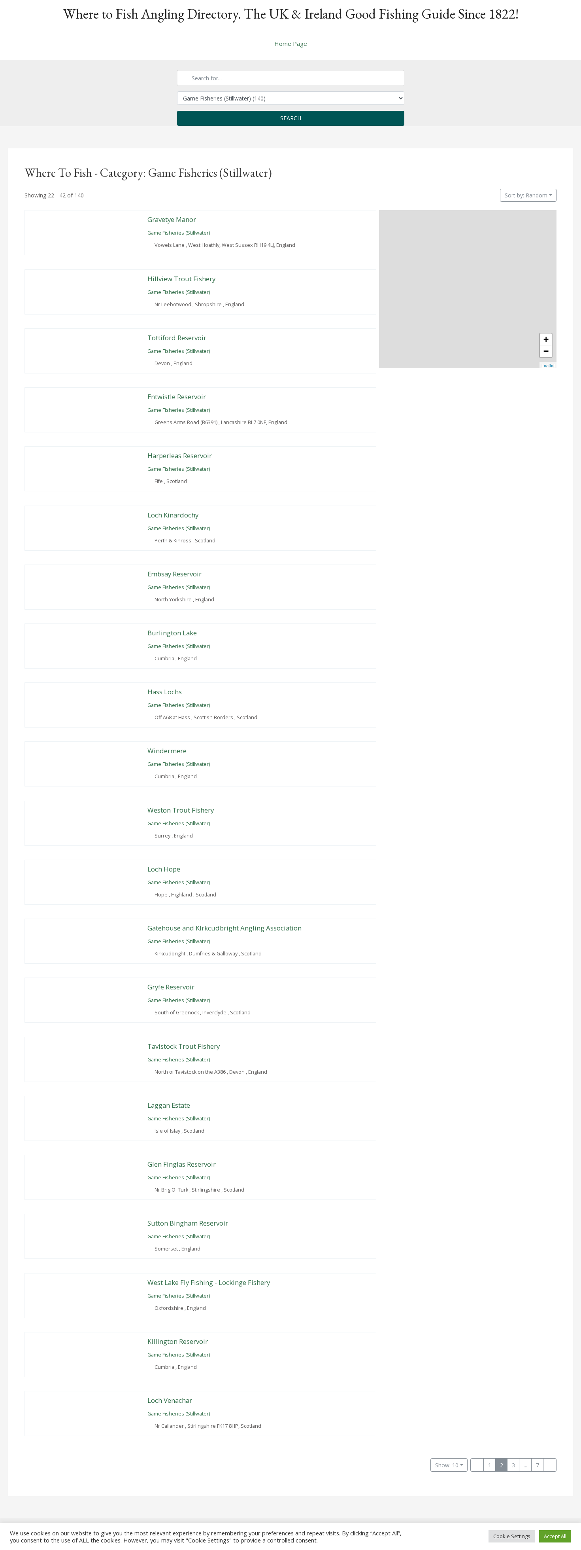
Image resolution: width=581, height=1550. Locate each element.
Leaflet (548, 365)
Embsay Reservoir (174, 573)
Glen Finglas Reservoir (181, 1164)
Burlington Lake (172, 632)
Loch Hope (163, 869)
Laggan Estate (168, 1105)
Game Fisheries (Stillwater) (178, 233)
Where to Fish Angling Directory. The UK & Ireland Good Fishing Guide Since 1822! (291, 14)
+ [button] (546, 339)
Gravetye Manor (171, 219)
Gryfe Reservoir (170, 986)
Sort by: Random (526, 195)
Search (290, 118)
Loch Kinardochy (172, 514)
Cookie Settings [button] (511, 1536)
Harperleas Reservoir (179, 455)
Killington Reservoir (177, 1341)
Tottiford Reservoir (176, 337)
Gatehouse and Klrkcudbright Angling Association (224, 927)
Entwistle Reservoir (176, 396)
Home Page (290, 43)
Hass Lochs (164, 691)
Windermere (167, 750)
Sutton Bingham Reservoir (187, 1223)
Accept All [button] (555, 1536)
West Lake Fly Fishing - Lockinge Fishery (208, 1282)
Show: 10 (446, 1465)
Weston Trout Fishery (180, 810)
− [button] (546, 351)
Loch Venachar (169, 1400)
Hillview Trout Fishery (181, 278)
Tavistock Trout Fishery (183, 1046)
